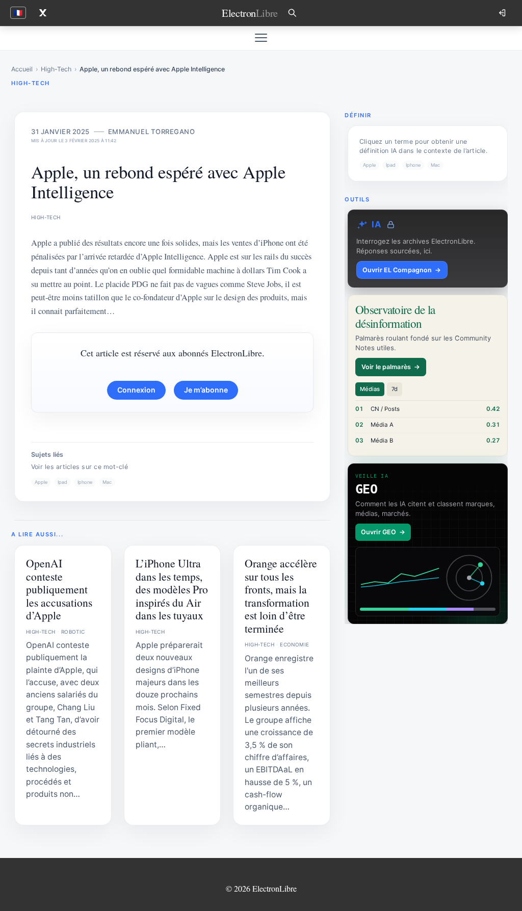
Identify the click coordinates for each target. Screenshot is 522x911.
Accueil (22, 69)
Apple (41, 482)
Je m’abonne (206, 389)
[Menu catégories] (261, 38)
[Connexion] (503, 12)
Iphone (84, 482)
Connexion (136, 389)
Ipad (62, 482)
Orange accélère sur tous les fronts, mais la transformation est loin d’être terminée (281, 595)
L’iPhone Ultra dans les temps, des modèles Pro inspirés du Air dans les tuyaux (172, 589)
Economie (294, 644)
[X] (42, 12)
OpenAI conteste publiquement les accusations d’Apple (59, 589)
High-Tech (56, 69)
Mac (107, 482)
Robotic (73, 632)
